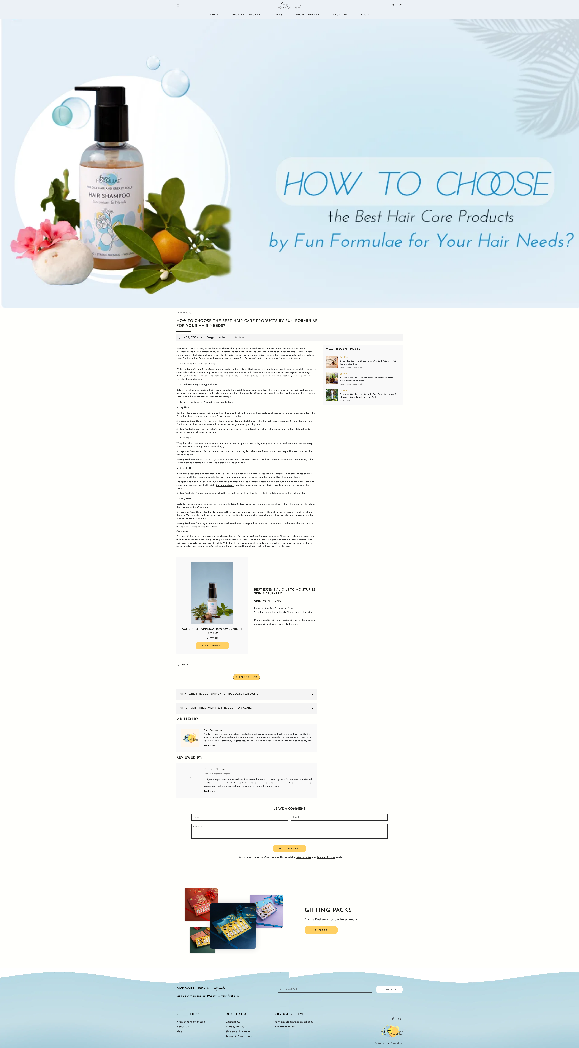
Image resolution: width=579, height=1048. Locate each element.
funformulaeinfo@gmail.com (294, 1022)
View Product (212, 646)
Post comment (289, 849)
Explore (321, 930)
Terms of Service (326, 857)
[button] (178, 5)
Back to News (248, 677)
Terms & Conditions (239, 1036)
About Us (182, 1027)
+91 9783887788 (285, 1027)
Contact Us (233, 1022)
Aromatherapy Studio (190, 1022)
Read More (209, 746)
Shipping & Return (238, 1032)
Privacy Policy (303, 857)
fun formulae (393, 1043)
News (187, 313)
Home (179, 313)
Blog (179, 1032)
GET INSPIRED (389, 990)
